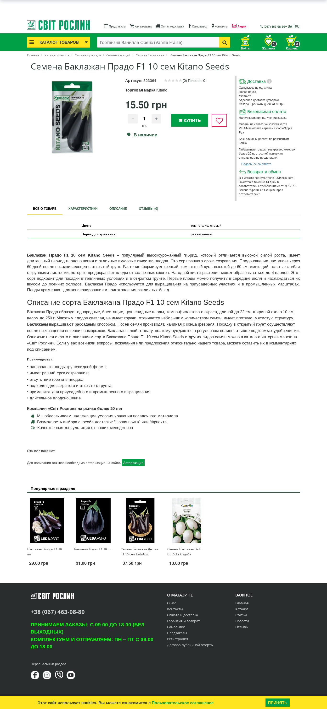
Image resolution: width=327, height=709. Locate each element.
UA (290, 26)
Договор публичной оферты (190, 645)
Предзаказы (117, 26)
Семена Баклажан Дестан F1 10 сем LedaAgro (139, 551)
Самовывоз (199, 26)
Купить (191, 120)
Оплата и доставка (182, 615)
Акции (241, 26)
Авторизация (133, 462)
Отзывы (241, 627)
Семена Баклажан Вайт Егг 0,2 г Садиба (184, 551)
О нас (171, 603)
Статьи (241, 615)
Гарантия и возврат (183, 621)
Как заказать (143, 26)
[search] (224, 42)
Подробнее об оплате (256, 164)
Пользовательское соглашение (183, 702)
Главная (242, 603)
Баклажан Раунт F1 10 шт (93, 549)
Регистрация (177, 639)
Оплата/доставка (172, 26)
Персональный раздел (48, 663)
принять (277, 702)
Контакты (221, 26)
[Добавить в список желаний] (219, 120)
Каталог (241, 609)
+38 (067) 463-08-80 (58, 612)
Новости (242, 621)
